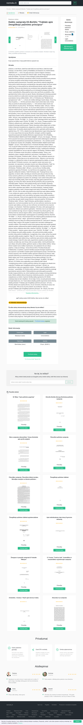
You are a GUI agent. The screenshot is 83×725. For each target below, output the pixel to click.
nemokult (11, 3)
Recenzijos (34, 712)
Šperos (42, 712)
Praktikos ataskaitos (23, 714)
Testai (48, 712)
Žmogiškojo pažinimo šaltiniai (59, 477)
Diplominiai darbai (18, 710)
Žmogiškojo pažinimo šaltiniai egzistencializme (23, 517)
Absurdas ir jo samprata (59, 597)
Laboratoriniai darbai (66, 710)
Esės (27, 710)
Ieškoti (69, 382)
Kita (7, 714)
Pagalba (47, 704)
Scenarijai (56, 716)
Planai (40, 716)
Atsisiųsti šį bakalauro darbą (68, 47)
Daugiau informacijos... (32, 293)
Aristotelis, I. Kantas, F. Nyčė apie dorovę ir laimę (24, 597)
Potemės (51, 714)
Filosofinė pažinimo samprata (59, 437)
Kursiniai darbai (54, 710)
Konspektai (44, 710)
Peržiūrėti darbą (32, 354)
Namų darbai (9, 712)
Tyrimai (55, 712)
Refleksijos (48, 716)
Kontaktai (54, 704)
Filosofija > (9, 9)
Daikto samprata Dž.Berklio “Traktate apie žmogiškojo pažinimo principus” (31, 9)
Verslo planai (68, 714)
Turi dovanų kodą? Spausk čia (32, 359)
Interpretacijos (35, 710)
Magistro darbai (10, 716)
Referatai (71, 712)
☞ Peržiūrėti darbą (39, 321)
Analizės (8, 710)
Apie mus (40, 704)
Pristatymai (34, 714)
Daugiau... (21, 723)
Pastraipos (43, 714)
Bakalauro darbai (20, 335)
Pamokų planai (32, 716)
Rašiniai (26, 712)
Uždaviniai (62, 712)
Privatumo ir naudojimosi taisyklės (68, 704)
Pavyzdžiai (18, 712)
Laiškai (13, 714)
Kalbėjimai (59, 714)
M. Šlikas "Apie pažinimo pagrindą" (24, 397)
